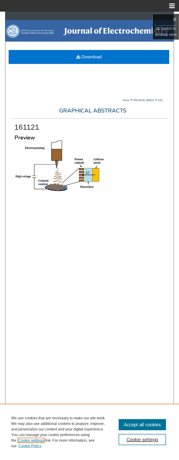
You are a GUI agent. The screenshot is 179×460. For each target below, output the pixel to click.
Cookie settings (31, 440)
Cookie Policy (29, 446)
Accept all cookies (142, 424)
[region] (89, 432)
